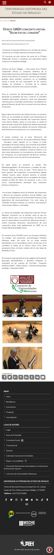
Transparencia (11, 445)
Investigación (11, 417)
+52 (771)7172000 (19, 493)
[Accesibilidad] (49, 550)
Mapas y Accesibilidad (14, 461)
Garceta (9, 450)
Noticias (6, 21)
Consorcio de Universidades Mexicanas (21, 474)
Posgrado (10, 412)
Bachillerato (10, 402)
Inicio (8, 397)
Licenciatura (11, 407)
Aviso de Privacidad (13, 435)
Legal (8, 430)
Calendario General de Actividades (19, 456)
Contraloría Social (13, 440)
